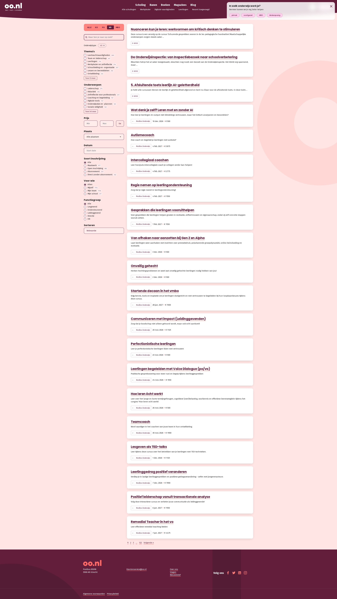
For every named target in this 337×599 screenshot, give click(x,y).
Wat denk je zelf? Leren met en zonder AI (162, 110)
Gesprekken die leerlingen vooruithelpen (162, 210)
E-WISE (135, 43)
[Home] (13, 7)
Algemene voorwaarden (94, 594)
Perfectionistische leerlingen (153, 344)
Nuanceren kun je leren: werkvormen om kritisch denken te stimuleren (185, 29)
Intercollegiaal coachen (150, 160)
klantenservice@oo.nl (137, 569)
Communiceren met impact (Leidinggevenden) (168, 319)
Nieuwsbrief (175, 575)
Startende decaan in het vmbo (155, 291)
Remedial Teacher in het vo (152, 522)
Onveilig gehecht (144, 266)
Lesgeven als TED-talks (149, 447)
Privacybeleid (113, 594)
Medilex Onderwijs (143, 121)
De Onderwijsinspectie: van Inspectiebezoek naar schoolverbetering (184, 57)
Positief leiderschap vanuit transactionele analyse (170, 497)
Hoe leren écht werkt (147, 394)
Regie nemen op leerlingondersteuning (161, 185)
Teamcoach (140, 422)
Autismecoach (142, 135)
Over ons (174, 569)
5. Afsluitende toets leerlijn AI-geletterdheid (165, 85)
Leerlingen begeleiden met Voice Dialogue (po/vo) (170, 369)
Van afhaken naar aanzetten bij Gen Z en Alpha (168, 238)
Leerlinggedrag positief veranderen (159, 472)
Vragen (173, 572)
